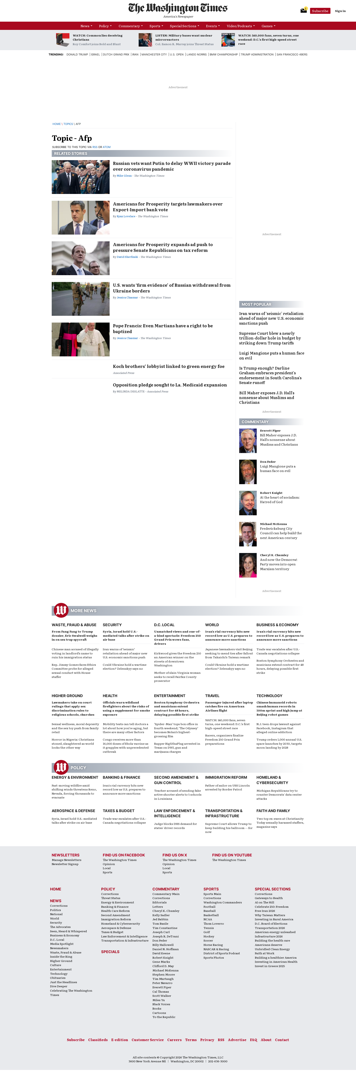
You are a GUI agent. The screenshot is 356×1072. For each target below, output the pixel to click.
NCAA (208, 919)
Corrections (59, 905)
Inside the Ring (61, 956)
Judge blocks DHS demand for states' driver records (175, 826)
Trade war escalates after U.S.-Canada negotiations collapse (278, 651)
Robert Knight (271, 493)
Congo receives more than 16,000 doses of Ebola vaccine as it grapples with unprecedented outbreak (126, 745)
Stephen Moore (163, 974)
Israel (95, 54)
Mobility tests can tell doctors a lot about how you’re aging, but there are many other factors (125, 728)
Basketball (211, 915)
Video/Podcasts (239, 25)
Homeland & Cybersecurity (120, 923)
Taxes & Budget (119, 811)
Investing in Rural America (274, 919)
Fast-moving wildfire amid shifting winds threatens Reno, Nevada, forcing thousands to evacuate (74, 791)
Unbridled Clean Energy (272, 949)
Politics (55, 910)
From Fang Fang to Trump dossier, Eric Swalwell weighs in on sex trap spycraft (74, 635)
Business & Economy (277, 625)
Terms (191, 1039)
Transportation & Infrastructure (125, 940)
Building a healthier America (276, 957)
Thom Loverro (214, 923)
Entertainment (169, 696)
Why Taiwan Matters (270, 915)
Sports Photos (214, 957)
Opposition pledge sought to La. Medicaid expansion (170, 385)
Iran (135, 54)
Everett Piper (270, 430)
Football (209, 906)
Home (57, 124)
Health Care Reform (115, 911)
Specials (110, 952)
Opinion (109, 864)
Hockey (209, 936)
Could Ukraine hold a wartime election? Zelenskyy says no (124, 666)
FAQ (253, 1039)
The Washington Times (120, 860)
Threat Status (110, 898)
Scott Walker (161, 995)
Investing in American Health (276, 961)
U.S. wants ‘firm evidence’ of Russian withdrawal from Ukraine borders (172, 288)
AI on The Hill (264, 902)
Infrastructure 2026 (269, 936)
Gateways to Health (269, 898)
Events (211, 25)
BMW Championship (224, 54)
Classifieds (98, 1039)
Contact (282, 1039)
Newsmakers (59, 948)
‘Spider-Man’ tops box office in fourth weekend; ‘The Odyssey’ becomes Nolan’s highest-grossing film (176, 730)
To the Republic (163, 1017)
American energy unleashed (275, 932)
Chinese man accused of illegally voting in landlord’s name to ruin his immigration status (75, 653)
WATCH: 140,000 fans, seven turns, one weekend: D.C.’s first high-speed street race (268, 39)
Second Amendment (115, 915)
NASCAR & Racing (216, 949)
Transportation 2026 (270, 928)
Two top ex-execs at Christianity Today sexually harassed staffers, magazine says (280, 822)
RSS (95, 147)
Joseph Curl (161, 932)
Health (110, 696)
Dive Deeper (58, 986)
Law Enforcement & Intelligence (124, 936)
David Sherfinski (127, 257)
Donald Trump (77, 54)
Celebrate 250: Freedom (272, 906)
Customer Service (148, 1039)
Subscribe (320, 10)
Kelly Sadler (161, 915)
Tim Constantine (164, 928)
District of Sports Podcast (222, 953)
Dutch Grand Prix (116, 54)
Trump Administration (257, 54)
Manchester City (154, 54)
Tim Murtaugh (163, 979)
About (266, 1039)
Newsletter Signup (65, 864)
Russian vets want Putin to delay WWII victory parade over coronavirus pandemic (172, 166)
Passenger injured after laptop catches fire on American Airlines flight (229, 706)
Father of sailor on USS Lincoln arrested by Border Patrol (227, 787)
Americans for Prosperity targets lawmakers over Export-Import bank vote (168, 207)
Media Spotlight (62, 944)
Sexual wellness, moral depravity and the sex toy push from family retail (75, 728)
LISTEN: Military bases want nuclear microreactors (183, 37)
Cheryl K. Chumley (274, 555)
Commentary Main (166, 894)
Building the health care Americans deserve (272, 942)
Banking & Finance (121, 777)
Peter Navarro (162, 983)
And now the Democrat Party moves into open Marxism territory (278, 564)
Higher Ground (67, 696)
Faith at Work (264, 953)
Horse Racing (213, 945)
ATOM (107, 147)
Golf (207, 932)
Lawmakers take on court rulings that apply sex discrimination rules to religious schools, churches (73, 708)
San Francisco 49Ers (292, 54)
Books (156, 1008)
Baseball (210, 911)
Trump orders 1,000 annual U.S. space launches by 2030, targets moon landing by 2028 (279, 743)
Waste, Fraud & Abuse (74, 625)
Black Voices (161, 1004)
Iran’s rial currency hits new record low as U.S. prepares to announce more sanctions (228, 635)
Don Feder (268, 461)
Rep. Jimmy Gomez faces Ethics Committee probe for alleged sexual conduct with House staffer (74, 670)
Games (267, 25)
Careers (174, 1039)
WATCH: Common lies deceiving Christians (98, 37)
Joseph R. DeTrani (165, 936)
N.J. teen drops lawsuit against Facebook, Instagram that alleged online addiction (278, 728)
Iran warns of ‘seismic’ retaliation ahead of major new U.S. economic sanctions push (125, 653)
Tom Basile (160, 923)
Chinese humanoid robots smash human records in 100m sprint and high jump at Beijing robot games (279, 708)
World (212, 625)
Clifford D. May (163, 966)
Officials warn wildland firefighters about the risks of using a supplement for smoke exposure (126, 708)
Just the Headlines (63, 982)
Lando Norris (197, 54)
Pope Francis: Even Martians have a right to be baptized (163, 328)
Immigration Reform (226, 777)
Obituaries (58, 978)
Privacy (207, 1039)
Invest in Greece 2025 (270, 966)
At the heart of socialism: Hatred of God (280, 499)
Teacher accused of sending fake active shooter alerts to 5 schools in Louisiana (177, 794)
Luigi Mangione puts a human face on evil (278, 468)
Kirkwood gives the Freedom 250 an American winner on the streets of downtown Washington (177, 659)
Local (107, 868)
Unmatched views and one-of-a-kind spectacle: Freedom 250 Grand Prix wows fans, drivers (177, 637)
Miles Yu (158, 1000)
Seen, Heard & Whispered (68, 931)
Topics (68, 124)
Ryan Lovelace (126, 216)
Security (112, 625)
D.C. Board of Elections (271, 923)
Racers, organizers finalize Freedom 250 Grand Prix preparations (224, 739)
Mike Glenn (124, 175)
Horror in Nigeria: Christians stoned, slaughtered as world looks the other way (73, 743)
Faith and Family (273, 811)
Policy (104, 25)
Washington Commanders (223, 902)
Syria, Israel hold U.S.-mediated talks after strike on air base (126, 635)
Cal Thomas (160, 991)
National (56, 914)
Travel (212, 696)
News (85, 25)
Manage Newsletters (66, 860)
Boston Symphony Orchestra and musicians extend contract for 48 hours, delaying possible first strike (280, 666)
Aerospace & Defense (73, 811)
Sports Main (212, 894)
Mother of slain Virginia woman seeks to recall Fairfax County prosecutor (177, 676)
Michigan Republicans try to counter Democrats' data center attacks (279, 794)
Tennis (209, 928)
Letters (157, 906)
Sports (155, 25)
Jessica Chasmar (127, 297)
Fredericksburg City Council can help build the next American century (281, 533)
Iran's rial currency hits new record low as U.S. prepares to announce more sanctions (124, 789)
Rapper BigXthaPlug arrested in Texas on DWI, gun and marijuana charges (177, 747)
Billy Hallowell (163, 945)
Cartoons (159, 1013)
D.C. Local (164, 625)
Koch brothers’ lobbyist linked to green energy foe (169, 366)
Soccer (208, 940)
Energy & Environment (75, 777)
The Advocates (60, 927)
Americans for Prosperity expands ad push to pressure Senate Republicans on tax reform (163, 247)
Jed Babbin (160, 919)
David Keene (161, 953)
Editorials (159, 902)
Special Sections (183, 25)
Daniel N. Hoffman (165, 949)
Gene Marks (161, 961)
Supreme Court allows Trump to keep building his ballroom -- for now (229, 828)
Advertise (237, 1039)
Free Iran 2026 (265, 911)
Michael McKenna (273, 524)
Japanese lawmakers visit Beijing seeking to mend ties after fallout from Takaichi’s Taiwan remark (229, 653)
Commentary (129, 25)
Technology (269, 696)
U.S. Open (177, 54)
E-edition (119, 1039)
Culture (55, 965)
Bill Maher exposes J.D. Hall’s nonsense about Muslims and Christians (279, 439)
